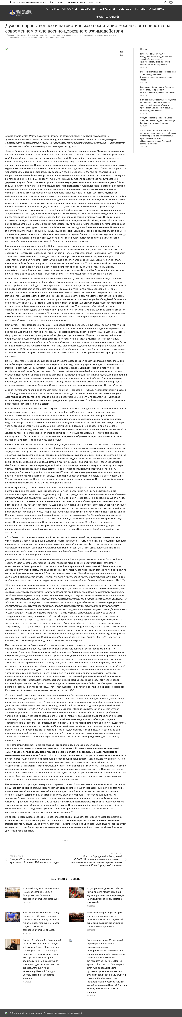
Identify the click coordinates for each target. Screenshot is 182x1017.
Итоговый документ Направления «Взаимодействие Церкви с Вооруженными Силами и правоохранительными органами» (41, 893)
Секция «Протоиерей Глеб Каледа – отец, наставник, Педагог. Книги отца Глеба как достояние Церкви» (157, 120)
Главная (10, 35)
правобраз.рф (95, 2)
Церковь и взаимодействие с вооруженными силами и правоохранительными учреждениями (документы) (72, 35)
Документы (21, 35)
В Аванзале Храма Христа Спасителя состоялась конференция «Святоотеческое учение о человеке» (157, 90)
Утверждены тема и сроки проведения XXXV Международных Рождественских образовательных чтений (158, 76)
